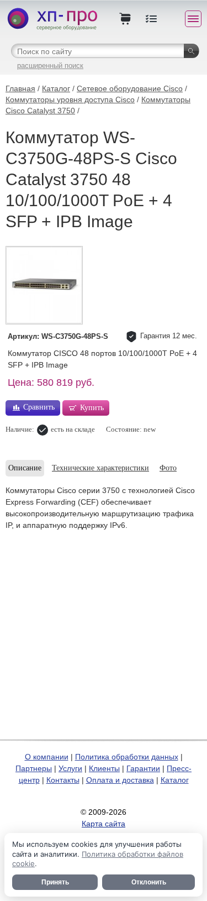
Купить (92, 408)
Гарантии (143, 768)
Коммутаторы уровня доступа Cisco (70, 99)
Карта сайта (103, 823)
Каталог (56, 88)
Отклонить (148, 882)
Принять (55, 882)
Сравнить (39, 407)
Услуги (70, 768)
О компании (46, 756)
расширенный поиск (50, 65)
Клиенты (104, 768)
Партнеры (33, 768)
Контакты (62, 780)
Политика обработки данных (126, 756)
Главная (20, 88)
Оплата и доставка (120, 780)
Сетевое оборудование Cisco (130, 88)
